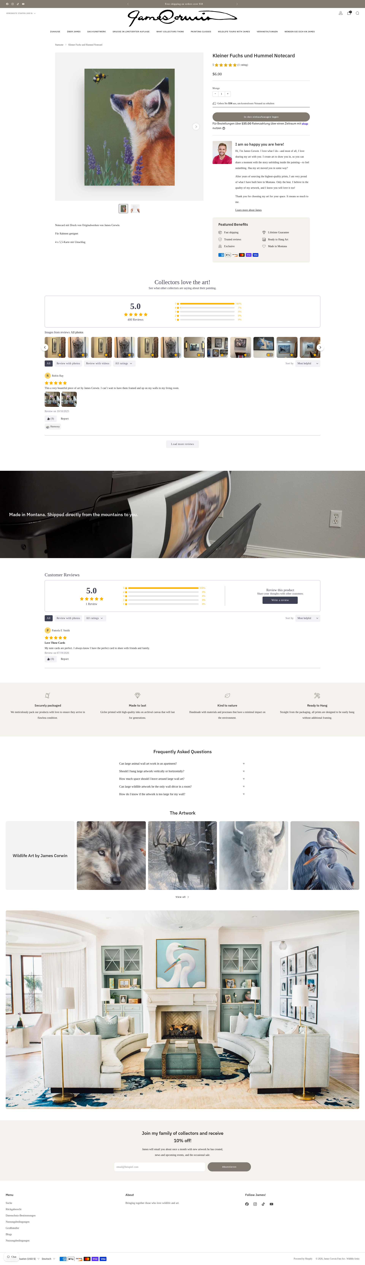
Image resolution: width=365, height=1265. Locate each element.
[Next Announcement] (237, 4)
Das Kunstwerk (96, 31)
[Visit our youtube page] (23, 4)
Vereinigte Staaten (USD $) (19, 13)
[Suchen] (357, 13)
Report (65, 418)
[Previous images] (44, 347)
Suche (9, 1202)
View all (181, 896)
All (49, 363)
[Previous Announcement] (127, 4)
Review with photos (68, 363)
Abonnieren (229, 1166)
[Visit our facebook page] (7, 4)
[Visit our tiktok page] (18, 4)
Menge (216, 88)
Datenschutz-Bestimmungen (21, 1215)
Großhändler (12, 1228)
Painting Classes (201, 31)
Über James (74, 31)
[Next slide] (196, 127)
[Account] (341, 13)
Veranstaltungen (267, 31)
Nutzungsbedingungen (17, 1221)
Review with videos (97, 363)
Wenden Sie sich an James (300, 31)
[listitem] (182, 4)
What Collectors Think (170, 31)
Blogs (9, 1234)
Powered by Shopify (303, 1259)
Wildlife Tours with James (234, 31)
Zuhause (55, 31)
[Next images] (320, 347)
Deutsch (46, 1258)
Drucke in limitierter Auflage (131, 31)
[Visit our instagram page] (12, 4)
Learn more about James (248, 209)
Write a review (280, 600)
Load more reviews (182, 444)
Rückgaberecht (13, 1209)
